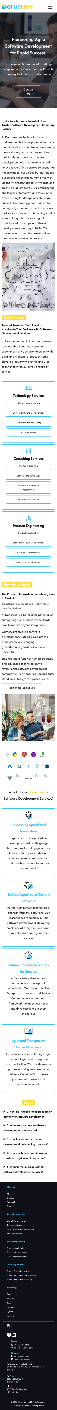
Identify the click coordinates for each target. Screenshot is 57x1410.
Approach (11, 1202)
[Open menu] (50, 6)
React (9, 1294)
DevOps (10, 1316)
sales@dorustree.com (23, 1347)
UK (11, 1386)
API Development (28, 432)
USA (12, 1375)
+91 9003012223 (21, 1344)
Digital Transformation (28, 403)
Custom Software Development (28, 412)
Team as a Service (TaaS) (28, 422)
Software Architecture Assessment (28, 487)
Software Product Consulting (19, 1279)
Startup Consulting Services (18, 1271)
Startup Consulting (28, 465)
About (9, 1193)
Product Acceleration (28, 532)
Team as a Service (14, 1225)
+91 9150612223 (21, 1356)
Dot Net (10, 1307)
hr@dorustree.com (22, 1359)
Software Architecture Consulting (21, 1275)
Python (10, 1311)
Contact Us (28, 91)
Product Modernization (28, 552)
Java (9, 1302)
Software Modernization (28, 475)
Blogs (9, 1206)
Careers (10, 1197)
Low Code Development (17, 1256)
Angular (10, 1298)
